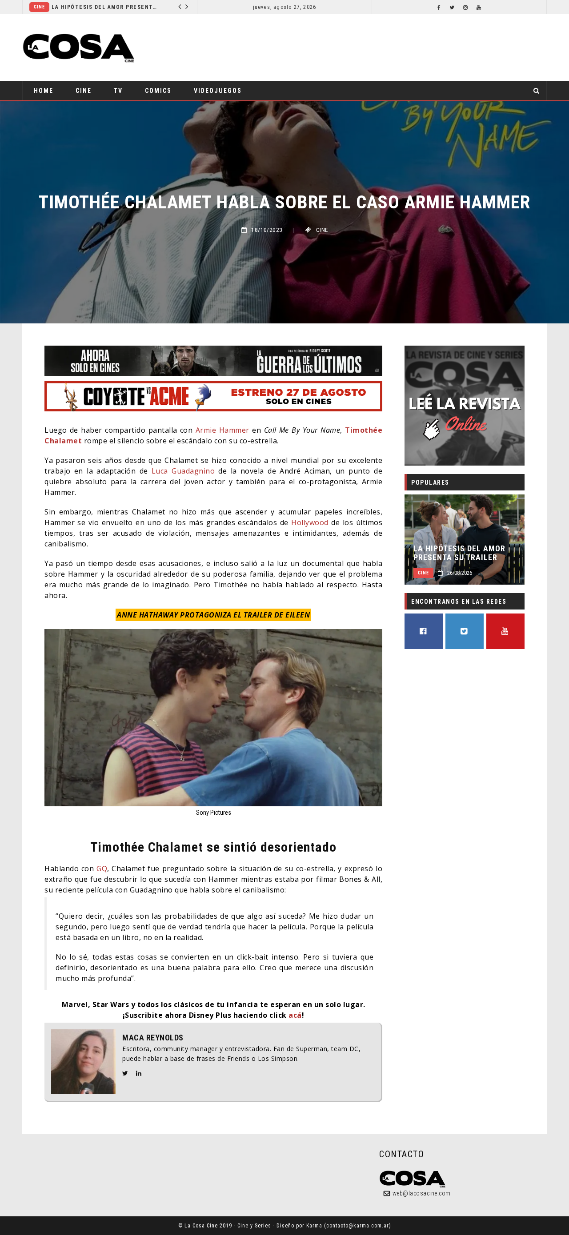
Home (43, 90)
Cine (120, 6)
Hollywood (310, 522)
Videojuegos (218, 90)
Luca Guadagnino (183, 471)
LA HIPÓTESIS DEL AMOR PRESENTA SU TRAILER (459, 553)
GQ (101, 868)
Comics (158, 90)
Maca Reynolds (153, 1038)
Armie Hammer (222, 430)
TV (118, 90)
